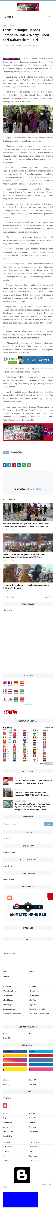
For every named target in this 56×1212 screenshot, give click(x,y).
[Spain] (22, 685)
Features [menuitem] (32, 986)
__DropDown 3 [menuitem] (35, 995)
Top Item (32, 1084)
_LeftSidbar (7, 1147)
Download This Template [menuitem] (39, 1013)
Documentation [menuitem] (9, 1009)
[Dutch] (11, 693)
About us (6, 1084)
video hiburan (8, 879)
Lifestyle (6, 1151)
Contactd (32, 1118)
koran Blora (7, 866)
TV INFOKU (7, 839)
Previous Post (9, 597)
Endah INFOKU (8, 25)
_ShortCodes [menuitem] (8, 1000)
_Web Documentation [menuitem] (37, 1009)
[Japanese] (5, 701)
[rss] (15, 1055)
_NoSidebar (33, 1147)
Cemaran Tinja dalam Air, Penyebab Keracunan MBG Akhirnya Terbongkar (26, 586)
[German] (16, 685)
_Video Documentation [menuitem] (12, 1013)
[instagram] (15, 1020)
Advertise (6, 1080)
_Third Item (33, 1131)
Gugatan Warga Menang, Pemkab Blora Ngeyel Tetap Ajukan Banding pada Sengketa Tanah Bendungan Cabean (32, 807)
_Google (32, 1122)
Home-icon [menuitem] (7, 986)
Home (5, 971)
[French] (11, 685)
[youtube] (15, 1064)
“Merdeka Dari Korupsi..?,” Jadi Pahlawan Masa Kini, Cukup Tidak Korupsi (33, 782)
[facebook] (15, 1051)
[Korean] (11, 701)
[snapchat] (15, 1069)
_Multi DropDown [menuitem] (10, 991)
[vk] (41, 1060)
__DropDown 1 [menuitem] (35, 991)
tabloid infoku (14, 45)
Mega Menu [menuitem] (33, 1004)
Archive (32, 1113)
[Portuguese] (22, 693)
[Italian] (5, 693)
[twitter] (41, 1051)
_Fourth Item (8, 1136)
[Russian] (16, 693)
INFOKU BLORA (9, 852)
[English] (5, 685)
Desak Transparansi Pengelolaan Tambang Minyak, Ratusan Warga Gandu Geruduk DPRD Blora (25, 555)
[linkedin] (41, 1064)
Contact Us (7, 1038)
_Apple (5, 1127)
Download (33, 1156)
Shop (5, 1156)
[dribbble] (41, 1069)
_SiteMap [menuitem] (32, 1000)
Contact (6, 976)
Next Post (48, 597)
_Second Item (8, 1131)
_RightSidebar (34, 1142)
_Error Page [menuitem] (7, 1004)
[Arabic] (16, 701)
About (31, 971)
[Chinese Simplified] (22, 701)
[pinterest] (41, 1020)
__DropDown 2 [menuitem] (8, 995)
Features (6, 1142)
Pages (5, 1118)
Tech (30, 1151)
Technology (7, 1122)
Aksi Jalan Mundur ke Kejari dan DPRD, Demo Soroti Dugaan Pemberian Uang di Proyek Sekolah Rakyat (26, 525)
